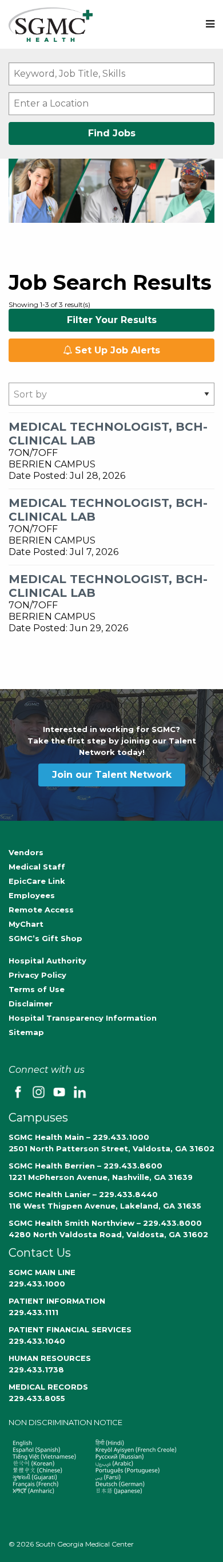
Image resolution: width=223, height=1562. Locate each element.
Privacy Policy (37, 974)
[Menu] (210, 24)
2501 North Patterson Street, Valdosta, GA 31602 (111, 1148)
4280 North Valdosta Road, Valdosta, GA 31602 (108, 1234)
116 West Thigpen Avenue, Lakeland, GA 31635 (105, 1205)
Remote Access (41, 909)
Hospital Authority (47, 960)
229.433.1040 (37, 1340)
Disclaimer (31, 1003)
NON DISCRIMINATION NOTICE (65, 1422)
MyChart (26, 923)
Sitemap (26, 1032)
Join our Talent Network (112, 774)
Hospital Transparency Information (83, 1017)
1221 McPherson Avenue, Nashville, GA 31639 (101, 1177)
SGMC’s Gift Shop (45, 938)
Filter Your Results (112, 319)
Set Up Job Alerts (116, 350)
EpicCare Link (37, 881)
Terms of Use (37, 989)
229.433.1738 (36, 1369)
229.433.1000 (37, 1283)
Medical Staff (37, 866)
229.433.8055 (37, 1398)
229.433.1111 (33, 1312)
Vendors (26, 852)
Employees (32, 895)
